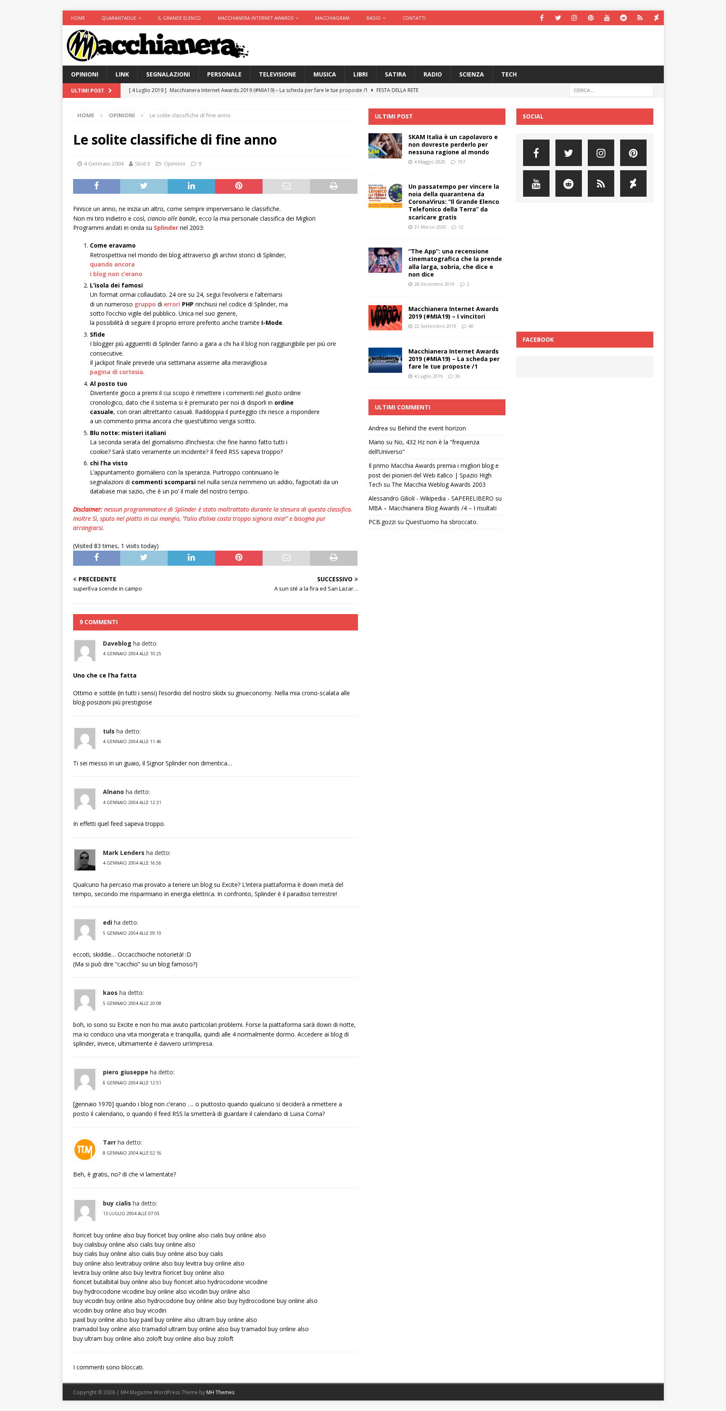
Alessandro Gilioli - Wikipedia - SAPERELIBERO (431, 498)
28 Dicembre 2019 (434, 284)
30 (457, 376)
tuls (109, 731)
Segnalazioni (168, 74)
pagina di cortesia (116, 372)
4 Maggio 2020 (429, 161)
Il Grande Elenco (179, 18)
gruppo (145, 304)
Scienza (471, 74)
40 (470, 326)
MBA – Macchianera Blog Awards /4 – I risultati (432, 508)
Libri (360, 74)
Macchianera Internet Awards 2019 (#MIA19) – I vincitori (453, 312)
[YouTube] (607, 18)
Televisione (277, 74)
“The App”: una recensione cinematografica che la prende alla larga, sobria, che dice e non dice (455, 262)
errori (172, 304)
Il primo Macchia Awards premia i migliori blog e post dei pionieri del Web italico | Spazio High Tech (433, 475)
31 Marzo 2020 (430, 227)
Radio (373, 18)
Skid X (142, 163)
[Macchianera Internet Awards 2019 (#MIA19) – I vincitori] (385, 317)
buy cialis (117, 1203)
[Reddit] (623, 18)
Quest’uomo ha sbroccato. (441, 522)
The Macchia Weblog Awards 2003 (439, 484)
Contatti (414, 18)
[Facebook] (541, 18)
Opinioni (84, 74)
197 (461, 161)
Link (122, 74)
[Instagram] (574, 18)
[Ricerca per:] (611, 90)
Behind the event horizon (431, 428)
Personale (224, 74)
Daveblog (117, 643)
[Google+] (640, 18)
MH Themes (220, 1392)
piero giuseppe (125, 1072)
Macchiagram (332, 18)
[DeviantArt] (656, 18)
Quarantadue (119, 18)
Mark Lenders (124, 853)
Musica (324, 74)
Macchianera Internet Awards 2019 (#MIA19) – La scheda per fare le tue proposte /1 (454, 358)
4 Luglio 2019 (428, 376)
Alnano (113, 792)
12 (460, 227)
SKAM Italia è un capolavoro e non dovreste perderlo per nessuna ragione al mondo (453, 144)
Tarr (109, 1142)
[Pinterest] (591, 18)
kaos (110, 993)
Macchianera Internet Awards (255, 18)
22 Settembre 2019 (435, 326)
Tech (509, 74)
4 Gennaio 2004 (104, 163)
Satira (395, 74)
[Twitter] (558, 18)
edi (107, 922)
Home (78, 18)
